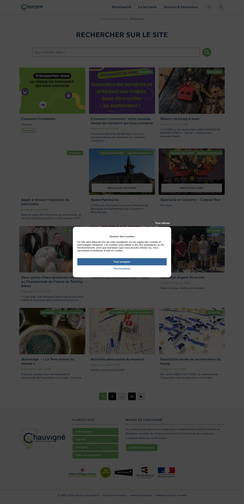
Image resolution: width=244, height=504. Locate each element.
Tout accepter (122, 261)
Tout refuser (162, 223)
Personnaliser (122, 268)
